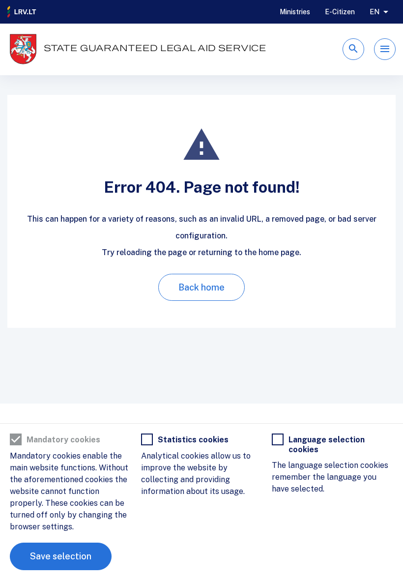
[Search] (353, 49)
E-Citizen (340, 12)
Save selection (60, 556)
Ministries (295, 12)
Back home (201, 287)
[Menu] (385, 49)
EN (374, 12)
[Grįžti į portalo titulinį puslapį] (22, 12)
